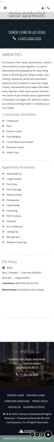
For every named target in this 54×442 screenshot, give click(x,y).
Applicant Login (36, 394)
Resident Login (15, 394)
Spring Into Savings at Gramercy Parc (27, 438)
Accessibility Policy (34, 406)
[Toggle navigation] (5, 8)
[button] (43, 8)
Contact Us (14, 406)
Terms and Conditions (17, 400)
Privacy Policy (40, 400)
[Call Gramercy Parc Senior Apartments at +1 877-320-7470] (49, 8)
